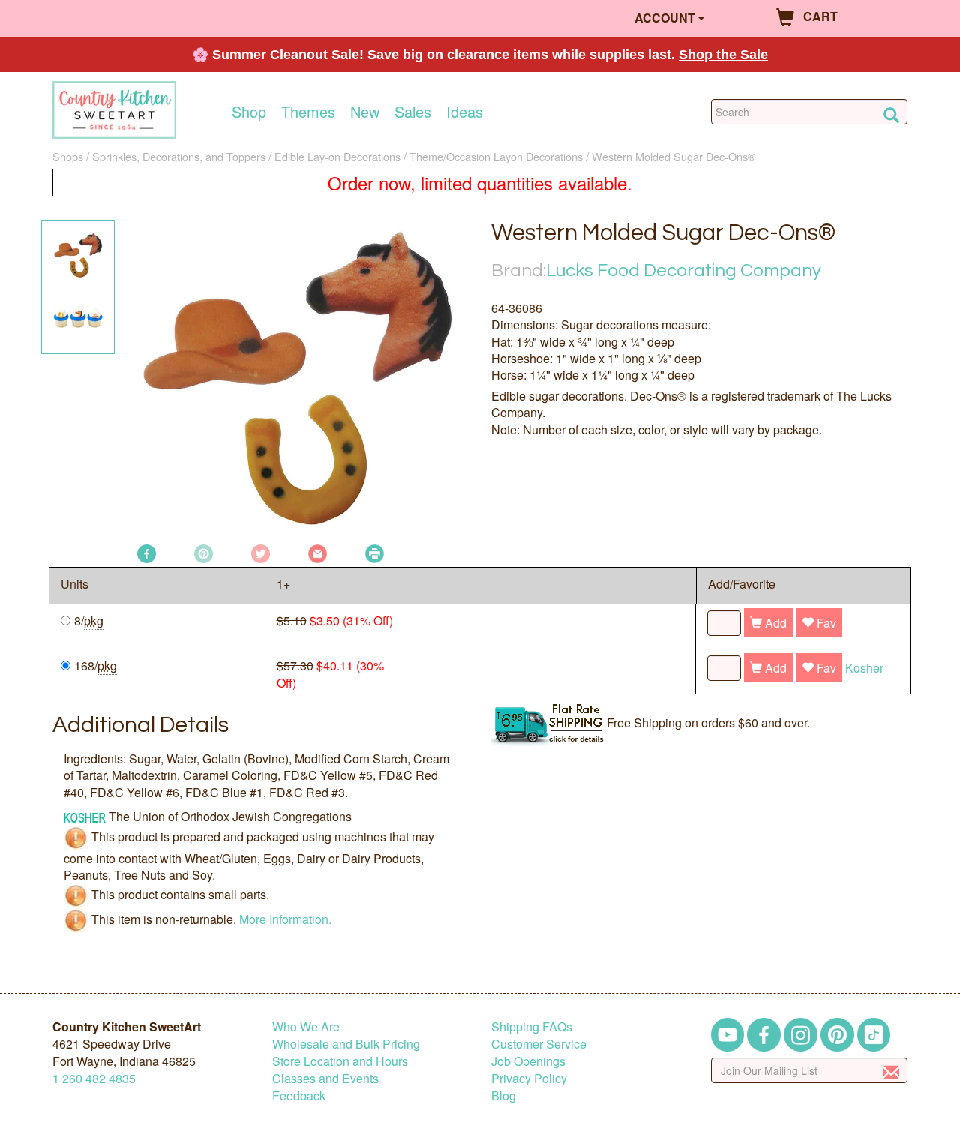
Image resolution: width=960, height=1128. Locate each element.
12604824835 (94, 1078)
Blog (503, 1095)
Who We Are (306, 1026)
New (365, 112)
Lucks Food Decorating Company (683, 270)
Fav (825, 623)
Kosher (864, 667)
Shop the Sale (723, 54)
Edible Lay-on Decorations (337, 156)
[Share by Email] (317, 552)
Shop (249, 112)
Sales (412, 112)
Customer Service (538, 1043)
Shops (67, 156)
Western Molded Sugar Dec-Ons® (674, 156)
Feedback (299, 1095)
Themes (308, 112)
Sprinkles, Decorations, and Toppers (179, 156)
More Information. (285, 919)
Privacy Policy (529, 1078)
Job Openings (528, 1061)
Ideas (464, 112)
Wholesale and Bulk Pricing (346, 1043)
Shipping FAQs (531, 1026)
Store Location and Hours (340, 1061)
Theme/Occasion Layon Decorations (496, 156)
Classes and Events (325, 1078)
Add (774, 623)
